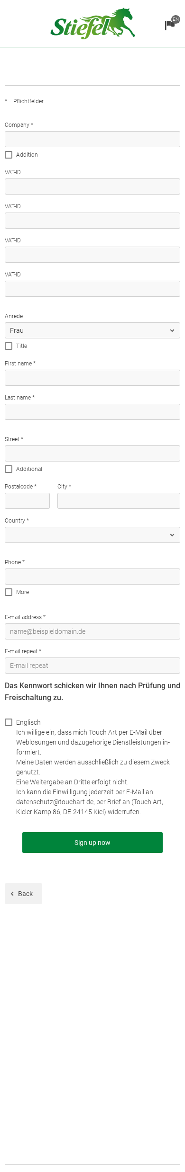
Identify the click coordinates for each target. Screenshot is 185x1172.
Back (25, 893)
